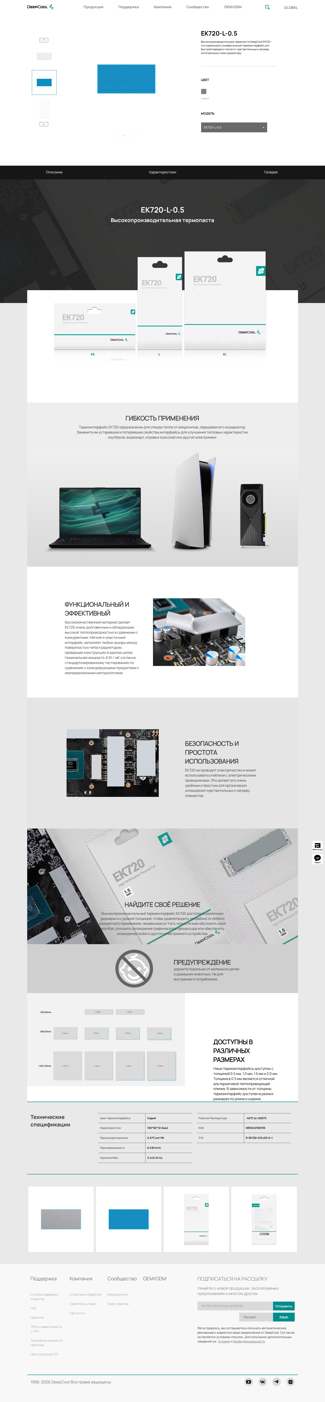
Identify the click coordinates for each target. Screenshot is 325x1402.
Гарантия (37, 1317)
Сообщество (197, 6)
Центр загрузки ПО (44, 1354)
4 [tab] (136, 136)
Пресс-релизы (118, 1304)
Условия (224, 1341)
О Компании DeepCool (85, 1294)
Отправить (283, 1306)
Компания (162, 6)
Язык (283, 1317)
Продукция (93, 6)
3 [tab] (130, 136)
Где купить (77, 1313)
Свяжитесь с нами (83, 1304)
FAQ (33, 1308)
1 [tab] (116, 136)
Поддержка (128, 6)
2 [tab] (123, 136)
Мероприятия (117, 1294)
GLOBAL (291, 7)
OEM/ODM (233, 6)
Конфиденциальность (249, 1341)
